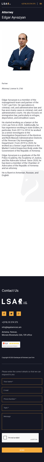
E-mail (6, 390)
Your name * (8, 381)
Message (7, 416)
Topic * (6, 407)
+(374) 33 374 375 (28, 3)
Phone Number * (10, 399)
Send (22, 450)
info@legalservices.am (11, 327)
